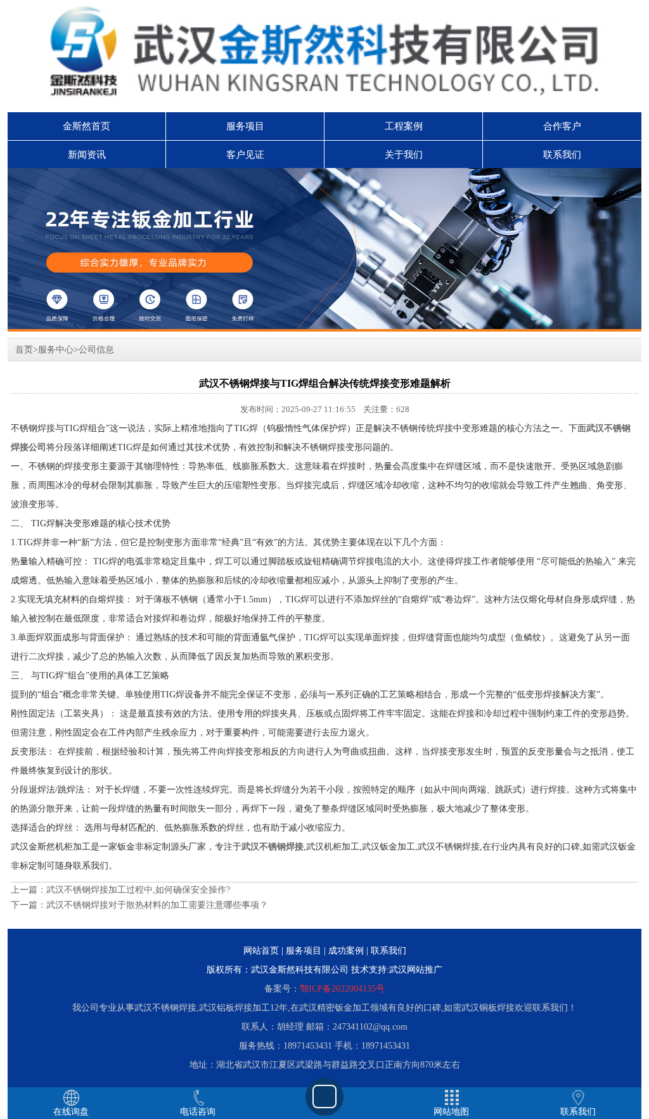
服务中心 (56, 349)
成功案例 (346, 950)
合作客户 (562, 126)
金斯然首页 (86, 126)
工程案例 (404, 126)
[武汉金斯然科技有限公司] (324, 250)
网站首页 (261, 950)
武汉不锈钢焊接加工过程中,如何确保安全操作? (138, 890)
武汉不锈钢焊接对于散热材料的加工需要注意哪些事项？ (157, 905)
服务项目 (245, 126)
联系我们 (562, 155)
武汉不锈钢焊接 (272, 846)
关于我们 (404, 155)
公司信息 (96, 349)
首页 (24, 349)
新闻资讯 (87, 155)
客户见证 (245, 155)
